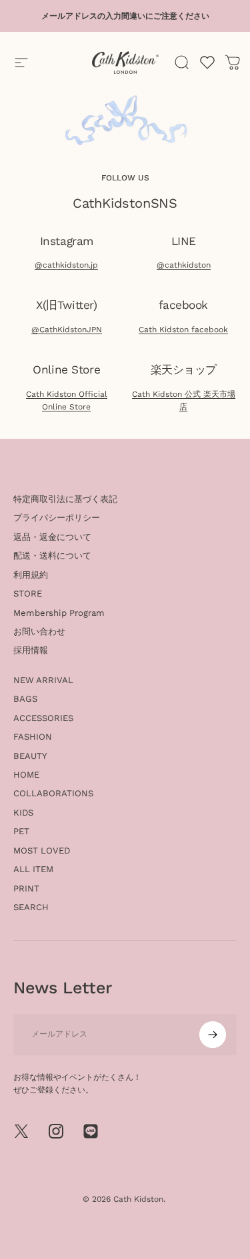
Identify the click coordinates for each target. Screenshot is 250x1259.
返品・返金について (52, 537)
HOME (26, 775)
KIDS (23, 813)
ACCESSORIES (43, 718)
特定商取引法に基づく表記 (65, 499)
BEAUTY (30, 756)
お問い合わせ (39, 631)
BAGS (25, 699)
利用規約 (30, 575)
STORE (27, 594)
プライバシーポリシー (56, 518)
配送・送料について (52, 556)
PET (21, 831)
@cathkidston (184, 265)
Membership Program (59, 613)
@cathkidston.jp (66, 265)
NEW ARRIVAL (43, 680)
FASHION (32, 737)
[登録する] (212, 1034)
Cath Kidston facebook (183, 329)
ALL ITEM (33, 869)
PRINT (26, 888)
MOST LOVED (41, 851)
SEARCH (31, 907)
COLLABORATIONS (53, 793)
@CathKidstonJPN (66, 329)
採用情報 (30, 650)
